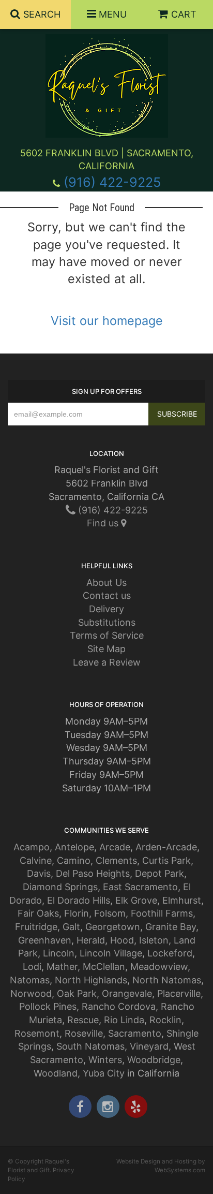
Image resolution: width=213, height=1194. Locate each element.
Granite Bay (170, 926)
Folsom (110, 913)
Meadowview (159, 966)
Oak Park (77, 993)
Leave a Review (107, 662)
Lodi (32, 966)
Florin (76, 913)
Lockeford (169, 953)
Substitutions (106, 622)
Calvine (36, 860)
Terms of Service (107, 635)
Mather (62, 966)
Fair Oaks (38, 913)
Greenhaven (44, 940)
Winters (105, 1059)
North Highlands (91, 980)
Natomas (30, 980)
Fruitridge (36, 926)
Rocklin (165, 1019)
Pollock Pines (48, 1006)
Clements (116, 860)
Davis (39, 873)
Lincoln (58, 953)
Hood (122, 940)
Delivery (106, 608)
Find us (104, 523)
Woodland (56, 1073)
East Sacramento (140, 886)
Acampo (31, 847)
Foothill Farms (162, 913)
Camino (73, 860)
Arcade (114, 847)
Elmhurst (181, 900)
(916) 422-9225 (112, 182)
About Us (106, 582)
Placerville (179, 993)
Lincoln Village (111, 953)
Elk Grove (136, 900)
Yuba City (104, 1073)
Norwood (31, 993)
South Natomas (90, 1046)
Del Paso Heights (93, 873)
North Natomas (166, 980)
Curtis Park (166, 860)
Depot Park (159, 873)
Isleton (154, 940)
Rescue (83, 1019)
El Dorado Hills (78, 900)
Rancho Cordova (119, 1006)
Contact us (107, 595)
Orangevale (127, 993)
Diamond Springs (60, 886)
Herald (91, 940)
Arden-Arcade (166, 847)
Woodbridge (153, 1059)
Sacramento (134, 1033)
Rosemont (36, 1033)
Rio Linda (124, 1019)
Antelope (74, 847)
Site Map (106, 648)
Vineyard (149, 1046)
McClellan (104, 966)
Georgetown (112, 926)
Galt (71, 926)
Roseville (84, 1033)
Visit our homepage (107, 320)
